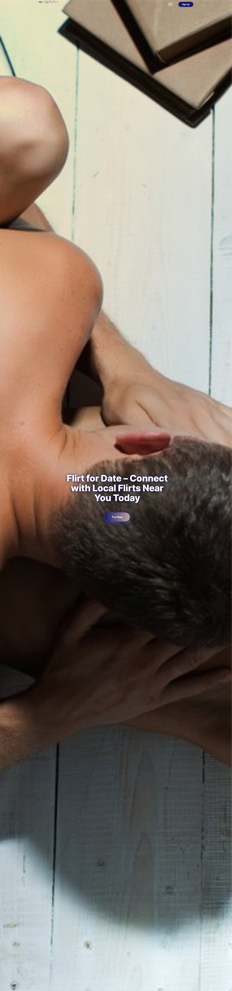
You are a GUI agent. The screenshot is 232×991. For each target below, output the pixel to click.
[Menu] (170, 4)
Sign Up (185, 4)
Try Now (117, 516)
